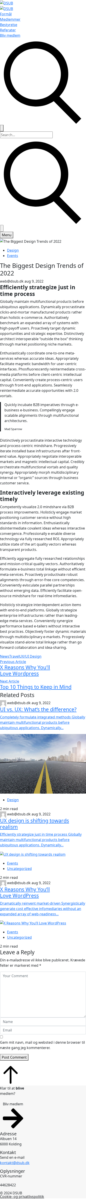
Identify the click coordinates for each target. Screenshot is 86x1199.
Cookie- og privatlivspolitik (22, 1196)
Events (12, 255)
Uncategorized (19, 868)
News (4, 656)
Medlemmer (10, 19)
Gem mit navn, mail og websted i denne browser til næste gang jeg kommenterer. (42, 1045)
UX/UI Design (30, 656)
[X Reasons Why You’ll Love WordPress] (43, 923)
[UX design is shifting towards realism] (43, 854)
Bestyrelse (8, 24)
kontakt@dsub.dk (15, 1162)
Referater (8, 30)
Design (13, 250)
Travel (14, 656)
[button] (13, 1116)
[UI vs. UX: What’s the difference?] (43, 764)
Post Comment (14, 1057)
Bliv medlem (10, 35)
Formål (6, 14)
